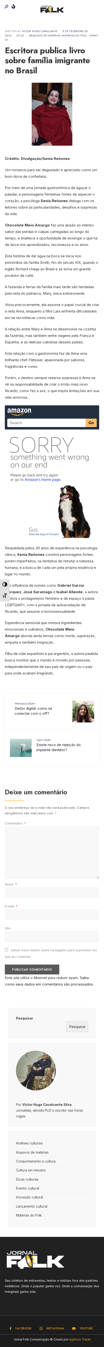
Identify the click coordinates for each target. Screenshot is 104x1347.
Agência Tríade (80, 1339)
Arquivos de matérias (44, 35)
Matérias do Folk (74, 35)
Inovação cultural (29, 1197)
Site (7, 928)
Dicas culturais (27, 1179)
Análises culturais (29, 1143)
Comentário (15, 823)
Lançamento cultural (31, 1206)
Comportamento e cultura (36, 1161)
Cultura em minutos (31, 1170)
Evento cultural (27, 1188)
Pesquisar (24, 1018)
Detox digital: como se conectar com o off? (33, 709)
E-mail (11, 906)
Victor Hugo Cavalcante (40, 31)
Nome (11, 884)
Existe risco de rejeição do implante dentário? (59, 745)
